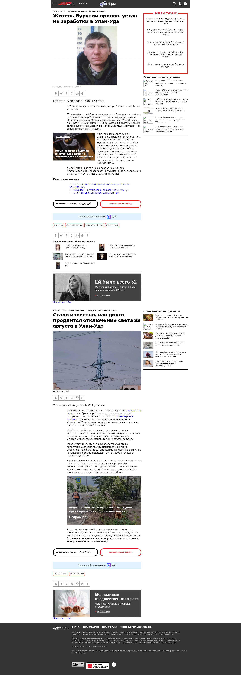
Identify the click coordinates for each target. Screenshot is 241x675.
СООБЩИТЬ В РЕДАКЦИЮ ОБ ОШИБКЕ (136, 627)
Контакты (76, 627)
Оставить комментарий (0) (120, 204)
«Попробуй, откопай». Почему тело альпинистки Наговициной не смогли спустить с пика (170, 354)
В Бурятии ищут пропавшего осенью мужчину (100, 190)
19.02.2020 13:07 (59, 11)
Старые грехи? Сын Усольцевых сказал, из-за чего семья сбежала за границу (171, 83)
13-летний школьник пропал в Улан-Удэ (96, 192)
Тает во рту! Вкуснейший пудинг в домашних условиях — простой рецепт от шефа (170, 335)
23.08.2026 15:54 (60, 310)
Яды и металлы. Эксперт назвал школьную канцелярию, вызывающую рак (169, 363)
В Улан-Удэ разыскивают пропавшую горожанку (76, 246)
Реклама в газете (109, 627)
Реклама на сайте (91, 627)
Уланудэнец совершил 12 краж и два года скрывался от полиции (79, 255)
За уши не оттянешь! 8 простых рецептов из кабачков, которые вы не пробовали (171, 317)
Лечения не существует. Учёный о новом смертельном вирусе (170, 344)
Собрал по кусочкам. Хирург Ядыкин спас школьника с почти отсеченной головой (171, 101)
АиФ (68, 391)
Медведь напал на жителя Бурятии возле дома (166, 65)
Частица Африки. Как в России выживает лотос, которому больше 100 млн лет (170, 120)
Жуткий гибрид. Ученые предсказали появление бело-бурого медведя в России (171, 326)
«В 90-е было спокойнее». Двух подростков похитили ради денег (170, 109)
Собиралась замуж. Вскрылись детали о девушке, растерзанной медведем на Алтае (169, 129)
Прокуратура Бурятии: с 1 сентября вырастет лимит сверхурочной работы (166, 54)
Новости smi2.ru (62, 302)
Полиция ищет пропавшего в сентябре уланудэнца (122, 246)
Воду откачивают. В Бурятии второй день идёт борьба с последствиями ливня (165, 32)
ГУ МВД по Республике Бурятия (67, 87)
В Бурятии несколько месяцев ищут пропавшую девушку (122, 255)
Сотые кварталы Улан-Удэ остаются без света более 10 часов (165, 43)
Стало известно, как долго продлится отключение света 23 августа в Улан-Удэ (165, 21)
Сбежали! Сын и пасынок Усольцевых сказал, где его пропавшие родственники (171, 92)
